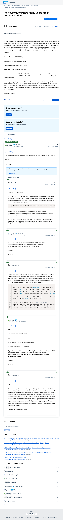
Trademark (37, 517)
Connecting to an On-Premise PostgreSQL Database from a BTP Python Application (26, 443)
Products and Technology (17, 5)
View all (6, 505)
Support (43, 517)
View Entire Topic (8, 139)
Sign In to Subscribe (50, 18)
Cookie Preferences (52, 517)
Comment (55, 100)
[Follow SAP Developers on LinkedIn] (35, 513)
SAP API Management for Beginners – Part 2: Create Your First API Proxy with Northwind (27, 452)
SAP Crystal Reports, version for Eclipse (12, 33)
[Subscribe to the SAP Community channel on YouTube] (32, 513)
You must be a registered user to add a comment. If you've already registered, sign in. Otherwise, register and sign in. (30, 169)
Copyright (21, 517)
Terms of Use (14, 517)
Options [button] (58, 19)
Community (12, 2)
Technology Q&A (34, 5)
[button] (53, 26)
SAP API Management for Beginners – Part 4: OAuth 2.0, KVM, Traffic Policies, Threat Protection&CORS (31, 438)
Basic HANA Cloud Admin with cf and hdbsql (16, 457)
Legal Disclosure (29, 517)
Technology (26, 5)
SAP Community (7, 5)
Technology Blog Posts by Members (15, 439)
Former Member (13, 26)
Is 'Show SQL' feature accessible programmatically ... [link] (16, 7)
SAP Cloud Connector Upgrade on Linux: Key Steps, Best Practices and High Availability (27, 448)
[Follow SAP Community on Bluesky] (30, 513)
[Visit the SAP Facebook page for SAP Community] (27, 513)
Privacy (8, 517)
